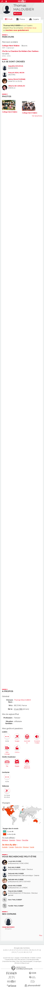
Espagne (12, 840)
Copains (36, 19)
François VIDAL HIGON (16, 73)
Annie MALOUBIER (15, 886)
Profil (10, 19)
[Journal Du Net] (11, 977)
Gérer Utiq (19, 961)
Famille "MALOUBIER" (16, 906)
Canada (11, 847)
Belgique (5, 840)
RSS (16, 959)
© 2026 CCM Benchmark (22, 963)
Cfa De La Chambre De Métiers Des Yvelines (20, 51)
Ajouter (18, 13)
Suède (32, 847)
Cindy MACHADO (8, 927)
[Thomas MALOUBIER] (7, 9)
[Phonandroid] (32, 985)
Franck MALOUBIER (15, 891)
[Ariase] (11, 985)
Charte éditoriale (24, 958)
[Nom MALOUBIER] (4, 899)
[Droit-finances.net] (32, 977)
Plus (40, 935)
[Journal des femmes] (11, 973)
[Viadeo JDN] (32, 981)
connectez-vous (30, 28)
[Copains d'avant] (11, 981)
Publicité (33, 958)
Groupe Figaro (37, 961)
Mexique (26, 847)
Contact (39, 958)
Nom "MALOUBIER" (15, 900)
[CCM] (32, 973)
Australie (5, 847)
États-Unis (18, 847)
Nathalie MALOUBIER (15, 879)
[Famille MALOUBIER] (4, 905)
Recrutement (22, 959)
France (18, 840)
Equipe (17, 958)
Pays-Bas (25, 840)
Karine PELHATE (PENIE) (16, 79)
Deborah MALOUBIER (16, 873)
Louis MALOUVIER (14, 861)
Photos (22, 19)
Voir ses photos (37, 116)
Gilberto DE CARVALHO (16, 86)
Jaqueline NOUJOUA (15, 66)
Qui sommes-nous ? (8, 958)
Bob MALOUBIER (14, 867)
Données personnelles (33, 959)
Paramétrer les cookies (9, 961)
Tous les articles (9, 959)
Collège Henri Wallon (11, 46)
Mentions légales (27, 961)
